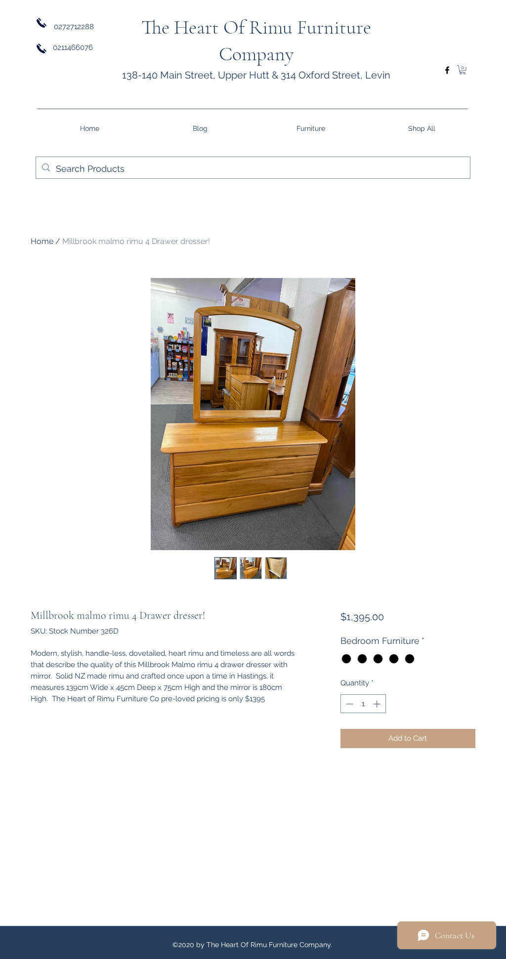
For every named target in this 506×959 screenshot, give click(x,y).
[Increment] (377, 704)
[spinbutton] (363, 704)
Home (42, 241)
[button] (462, 69)
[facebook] (447, 70)
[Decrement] (348, 704)
